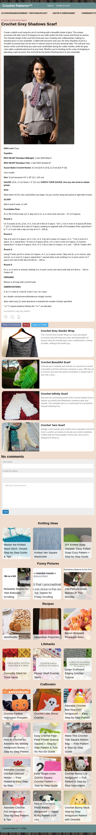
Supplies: (8, 153)
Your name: (7, 462)
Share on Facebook (11, 325)
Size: (6, 177)
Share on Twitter (39, 325)
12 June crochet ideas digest (14, 20)
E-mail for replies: (10, 471)
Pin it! (26, 325)
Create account (63, 6)
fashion (27, 311)
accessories (9, 311)
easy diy (19, 311)
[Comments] (12, 317)
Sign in (50, 6)
